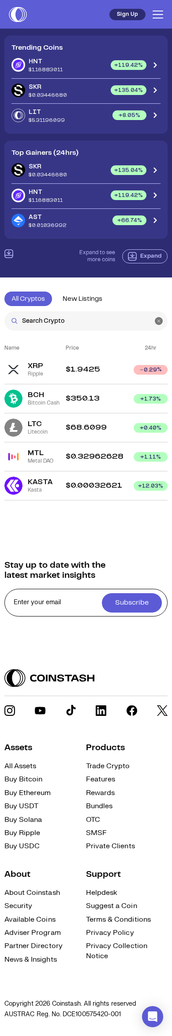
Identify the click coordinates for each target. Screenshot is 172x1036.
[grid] (86, 427)
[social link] (9, 710)
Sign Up (127, 14)
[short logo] (18, 14)
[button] (152, 1016)
